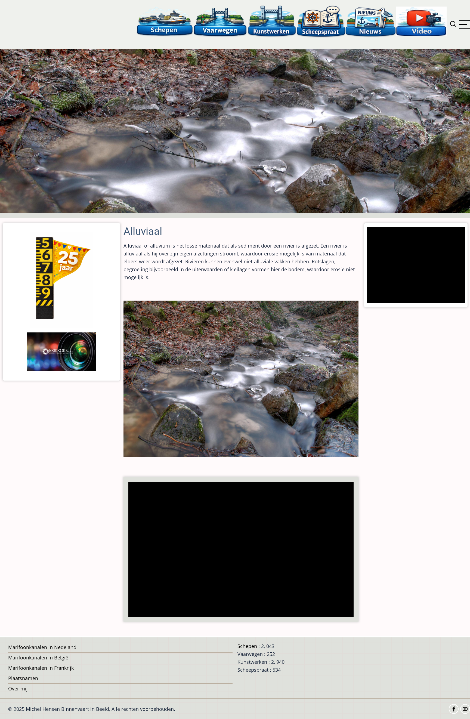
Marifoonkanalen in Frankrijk (41, 668)
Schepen (247, 646)
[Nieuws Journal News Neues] (370, 21)
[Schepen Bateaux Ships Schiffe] (164, 21)
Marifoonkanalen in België (38, 657)
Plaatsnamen (23, 678)
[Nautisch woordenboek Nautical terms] (320, 21)
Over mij (18, 688)
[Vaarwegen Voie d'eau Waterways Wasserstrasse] (220, 21)
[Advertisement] (242, 549)
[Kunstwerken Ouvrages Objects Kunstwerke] (272, 21)
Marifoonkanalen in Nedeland (42, 647)
